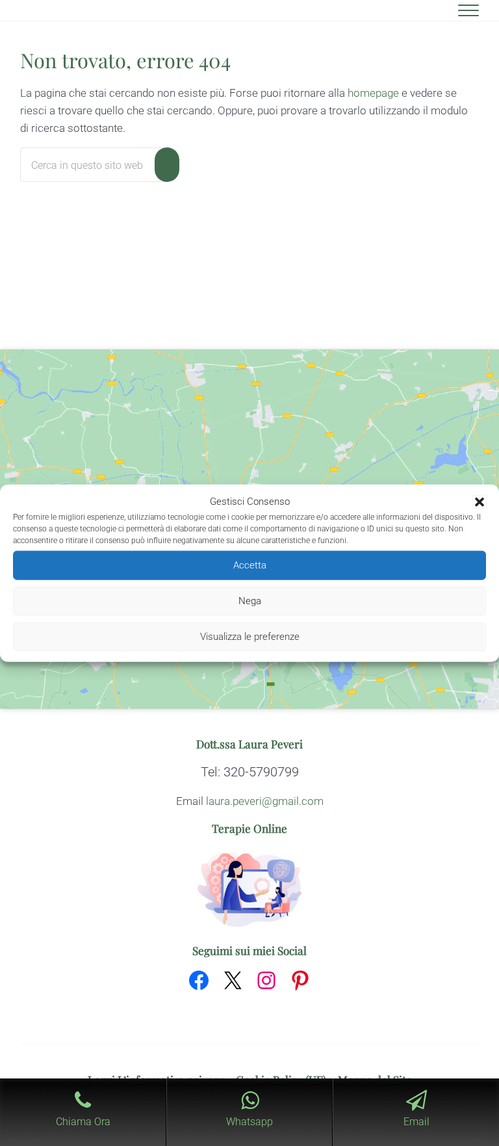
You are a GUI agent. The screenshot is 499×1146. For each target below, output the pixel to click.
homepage (373, 92)
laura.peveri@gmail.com (265, 801)
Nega (249, 601)
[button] (479, 502)
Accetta (249, 565)
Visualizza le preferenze (250, 637)
